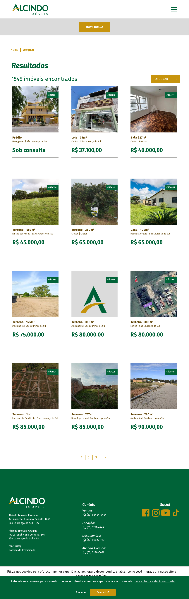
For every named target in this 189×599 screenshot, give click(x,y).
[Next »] (105, 457)
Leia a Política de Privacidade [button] (155, 581)
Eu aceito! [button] (103, 592)
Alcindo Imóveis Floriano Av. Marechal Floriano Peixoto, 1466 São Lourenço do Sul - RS (29, 519)
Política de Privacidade (22, 550)
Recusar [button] (81, 592)
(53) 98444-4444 (96, 514)
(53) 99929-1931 (96, 539)
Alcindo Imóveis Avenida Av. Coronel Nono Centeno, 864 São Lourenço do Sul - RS (27, 534)
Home (14, 49)
